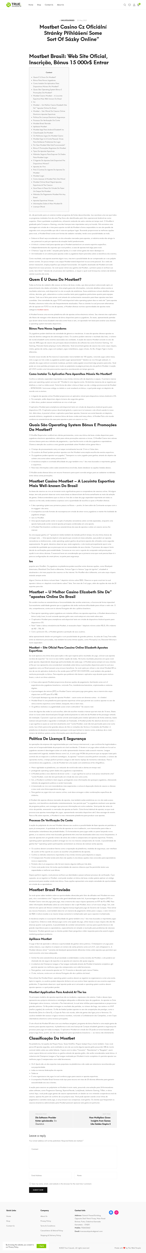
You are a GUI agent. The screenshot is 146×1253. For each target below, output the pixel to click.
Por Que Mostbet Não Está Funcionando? (49, 145)
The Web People (134, 1248)
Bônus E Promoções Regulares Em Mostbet (49, 148)
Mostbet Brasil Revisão (42, 123)
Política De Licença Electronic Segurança (49, 117)
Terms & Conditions (47, 1226)
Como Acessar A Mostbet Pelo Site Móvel (49, 179)
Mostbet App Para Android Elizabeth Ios (48, 130)
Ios (34, 102)
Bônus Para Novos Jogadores (44, 80)
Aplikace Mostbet (40, 127)
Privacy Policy (45, 1221)
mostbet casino (43, 310)
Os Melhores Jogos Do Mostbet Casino (48, 136)
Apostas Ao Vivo (39, 167)
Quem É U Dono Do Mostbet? (44, 77)
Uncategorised (67, 20)
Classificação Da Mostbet (43, 133)
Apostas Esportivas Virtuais (43, 201)
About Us (60, 5)
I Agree (41, 1246)
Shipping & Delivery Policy (50, 1235)
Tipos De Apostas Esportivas (44, 151)
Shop (39, 5)
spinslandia (47, 1121)
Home (31, 5)
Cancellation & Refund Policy (51, 1231)
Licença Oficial (39, 207)
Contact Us (49, 5)
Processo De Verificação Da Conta (46, 120)
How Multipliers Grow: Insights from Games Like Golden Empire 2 (100, 1120)
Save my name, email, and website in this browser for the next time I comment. (62, 1184)
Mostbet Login (38, 176)
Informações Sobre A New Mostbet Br (47, 204)
